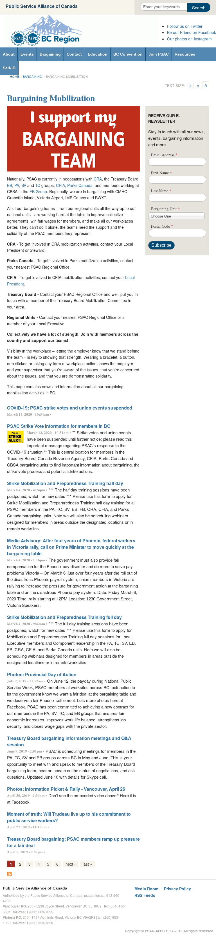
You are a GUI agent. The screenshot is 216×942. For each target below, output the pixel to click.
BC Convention (128, 54)
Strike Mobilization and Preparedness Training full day (64, 617)
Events (27, 54)
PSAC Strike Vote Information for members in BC (59, 426)
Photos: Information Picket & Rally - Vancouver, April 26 (66, 789)
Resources (185, 54)
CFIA (60, 185)
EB (9, 185)
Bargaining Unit (165, 208)
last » (87, 864)
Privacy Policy (177, 888)
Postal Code (162, 226)
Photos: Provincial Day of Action (41, 674)
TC (37, 185)
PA (16, 185)
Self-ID (9, 68)
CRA (98, 179)
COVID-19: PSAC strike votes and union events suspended (69, 407)
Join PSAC (158, 54)
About (9, 54)
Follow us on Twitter (184, 26)
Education (97, 54)
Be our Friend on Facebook (191, 32)
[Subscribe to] (9, 873)
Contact (74, 54)
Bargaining (50, 54)
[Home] (81, 31)
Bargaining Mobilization (67, 76)
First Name (161, 172)
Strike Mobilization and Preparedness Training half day (65, 483)
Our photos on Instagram (189, 39)
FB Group (38, 191)
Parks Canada (80, 185)
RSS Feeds (144, 895)
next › (71, 864)
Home (14, 76)
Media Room (146, 888)
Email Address (164, 154)
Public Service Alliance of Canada (42, 6)
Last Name (161, 190)
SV (23, 185)
